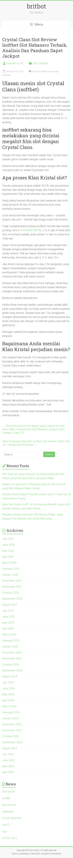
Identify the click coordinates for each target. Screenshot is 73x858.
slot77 (6, 825)
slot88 (6, 798)
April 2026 (8, 556)
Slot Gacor (8, 791)
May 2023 (8, 766)
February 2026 (11, 568)
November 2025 (12, 586)
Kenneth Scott (14, 63)
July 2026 (8, 538)
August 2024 (9, 676)
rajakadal (7, 811)
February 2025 (11, 640)
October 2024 (10, 664)
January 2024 (10, 718)
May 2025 (8, 622)
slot (4, 831)
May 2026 (8, 550)
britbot (36, 6)
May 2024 (8, 694)
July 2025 (8, 610)
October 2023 (10, 736)
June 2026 (8, 544)
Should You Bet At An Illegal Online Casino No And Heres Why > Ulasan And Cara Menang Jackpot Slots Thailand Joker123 (33, 429)
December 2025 (12, 580)
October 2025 (10, 592)
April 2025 (8, 628)
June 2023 (8, 760)
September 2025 (12, 598)
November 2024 (12, 658)
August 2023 (9, 748)
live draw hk (9, 805)
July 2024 (8, 682)
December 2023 (12, 724)
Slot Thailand (40, 63)
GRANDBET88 (28, 230)
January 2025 (10, 646)
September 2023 (12, 742)
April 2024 (8, 700)
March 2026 (9, 562)
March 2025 (9, 634)
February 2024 (11, 712)
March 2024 (9, 706)
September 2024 (12, 670)
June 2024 (8, 688)
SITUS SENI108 (11, 818)
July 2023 (8, 754)
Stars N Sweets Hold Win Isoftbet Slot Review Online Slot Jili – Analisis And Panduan (36, 443)
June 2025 (8, 616)
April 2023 (8, 772)
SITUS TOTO (9, 838)
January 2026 (10, 574)
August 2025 (9, 604)
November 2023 (12, 730)
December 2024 (12, 652)
